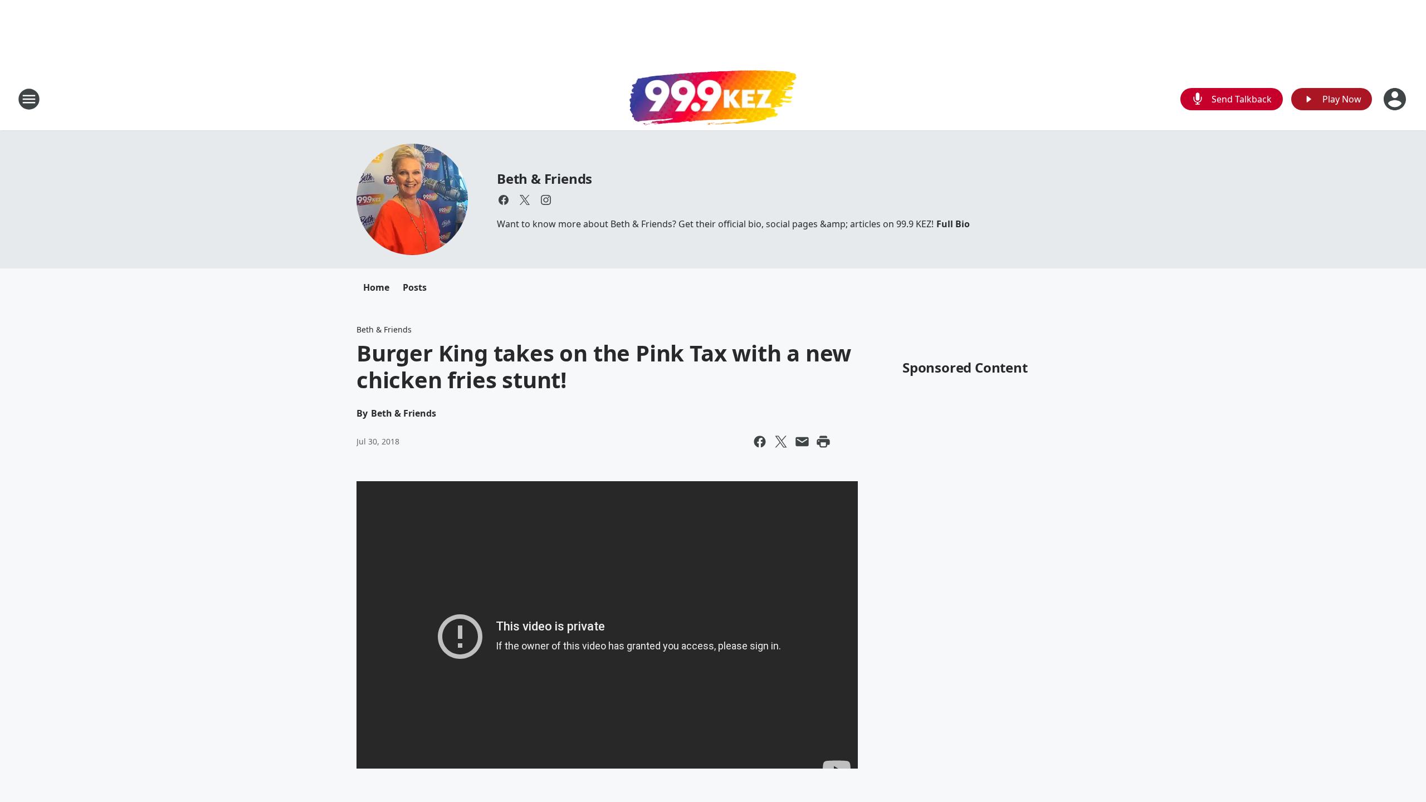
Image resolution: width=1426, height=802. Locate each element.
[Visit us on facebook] (503, 200)
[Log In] (1396, 99)
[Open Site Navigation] (29, 99)
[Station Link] (713, 99)
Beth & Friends (544, 178)
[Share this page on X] (781, 441)
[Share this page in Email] (802, 441)
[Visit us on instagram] (546, 200)
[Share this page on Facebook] (760, 441)
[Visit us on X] (524, 200)
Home (376, 287)
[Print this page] (823, 441)
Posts (415, 287)
